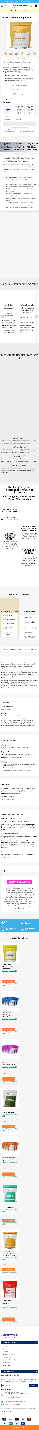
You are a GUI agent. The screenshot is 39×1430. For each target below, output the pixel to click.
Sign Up (33, 1385)
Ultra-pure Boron (8, 1207)
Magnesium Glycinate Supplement (10, 968)
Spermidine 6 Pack (8, 1160)
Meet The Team (6, 1349)
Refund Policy (6, 1362)
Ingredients (14, 649)
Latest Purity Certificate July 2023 (9, 971)
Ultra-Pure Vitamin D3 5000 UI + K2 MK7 (10, 1254)
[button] (19, 124)
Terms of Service (7, 1365)
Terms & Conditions (8, 1354)
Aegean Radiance (8, 1112)
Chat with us (22, 1393)
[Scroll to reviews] (19, 15)
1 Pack (8, 110)
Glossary (5, 1368)
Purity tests (34, 649)
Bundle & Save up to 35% (18, 10)
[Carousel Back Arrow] (2, 316)
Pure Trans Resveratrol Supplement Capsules (9, 1304)
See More (4, 857)
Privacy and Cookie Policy (9, 1359)
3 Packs (19, 110)
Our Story (5, 1346)
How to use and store (23, 649)
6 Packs (30, 110)
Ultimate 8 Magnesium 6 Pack (8, 1064)
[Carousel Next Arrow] (36, 316)
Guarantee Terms (7, 1357)
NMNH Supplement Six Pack (9, 1016)
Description (6, 649)
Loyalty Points (6, 1351)
